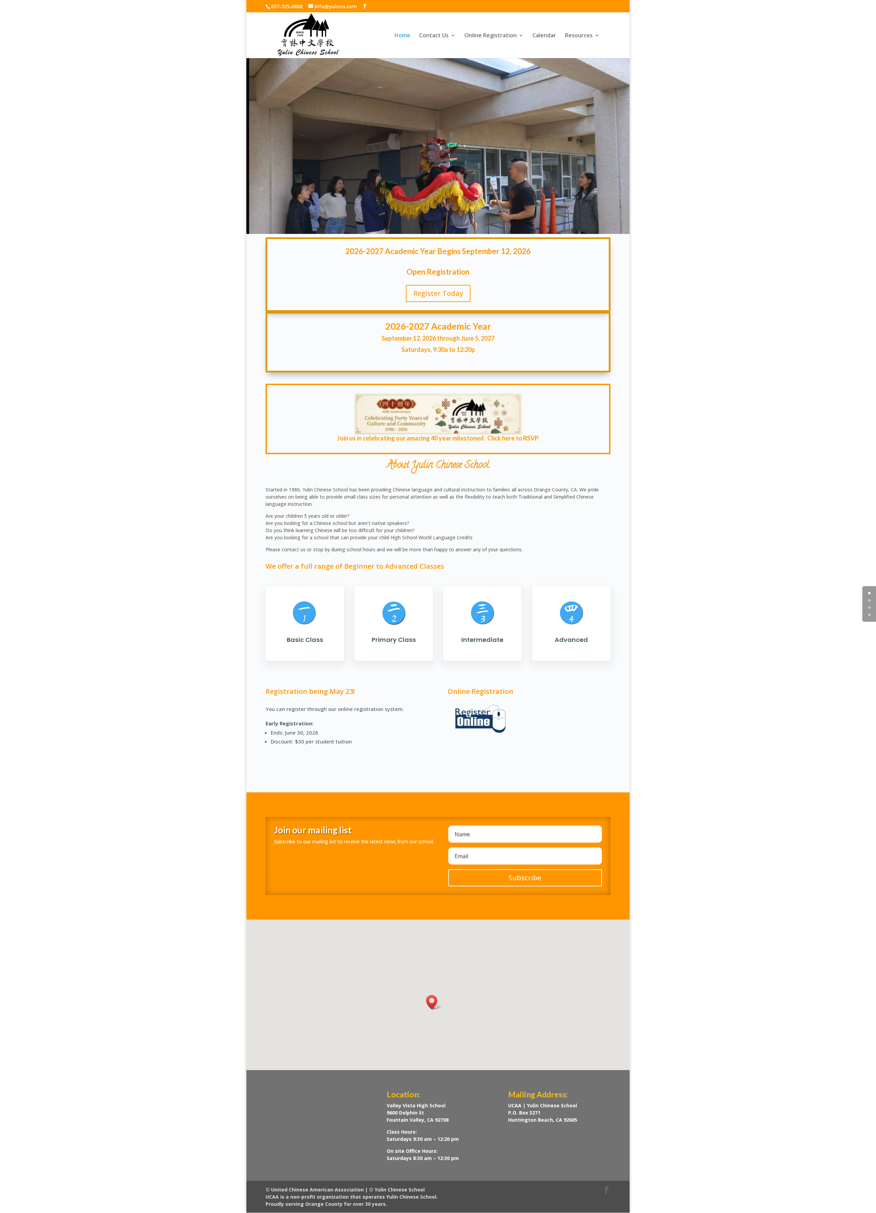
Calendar (544, 36)
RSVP (530, 438)
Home (402, 36)
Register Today (438, 293)
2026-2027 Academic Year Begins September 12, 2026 (438, 251)
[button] (434, 1002)
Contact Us (434, 36)
